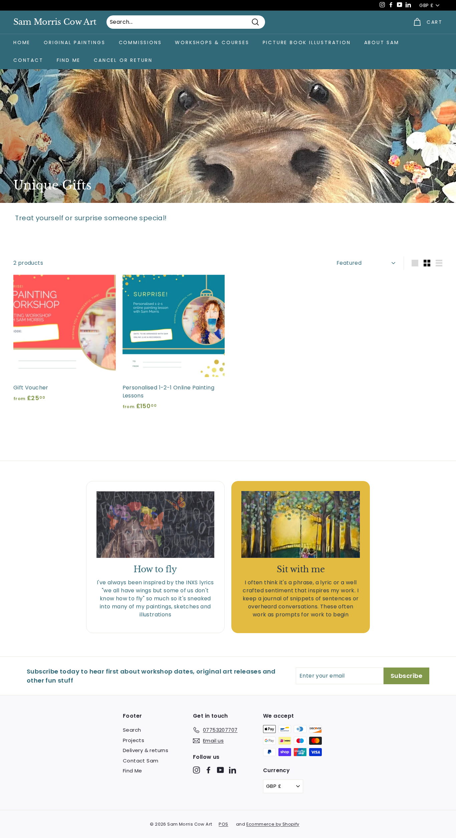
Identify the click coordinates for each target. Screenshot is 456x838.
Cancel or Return (123, 60)
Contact (28, 60)
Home (21, 42)
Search (132, 729)
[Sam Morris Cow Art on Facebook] (208, 770)
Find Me (69, 60)
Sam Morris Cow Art (54, 22)
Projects (133, 740)
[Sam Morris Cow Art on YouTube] (220, 770)
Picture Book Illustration (307, 42)
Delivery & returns (145, 750)
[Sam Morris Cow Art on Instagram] (196, 770)
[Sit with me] (300, 524)
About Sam (381, 42)
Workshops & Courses (212, 42)
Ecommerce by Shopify (272, 824)
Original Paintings (74, 42)
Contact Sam (140, 760)
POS (223, 824)
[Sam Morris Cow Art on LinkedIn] (232, 770)
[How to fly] (155, 524)
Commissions (140, 42)
